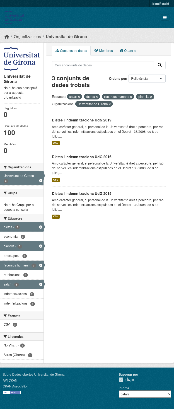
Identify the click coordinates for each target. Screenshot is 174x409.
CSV (55, 143)
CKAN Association (16, 386)
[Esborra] (79, 97)
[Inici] (7, 36)
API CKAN (10, 380)
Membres (105, 50)
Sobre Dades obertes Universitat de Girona (34, 374)
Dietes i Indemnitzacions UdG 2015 (81, 193)
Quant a (129, 50)
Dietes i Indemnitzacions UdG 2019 (81, 120)
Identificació (160, 3)
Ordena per (117, 78)
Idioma (124, 388)
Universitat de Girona (66, 36)
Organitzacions (27, 36)
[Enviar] (160, 65)
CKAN (126, 379)
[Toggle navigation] (164, 17)
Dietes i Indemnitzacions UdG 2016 (81, 156)
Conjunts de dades (73, 50)
